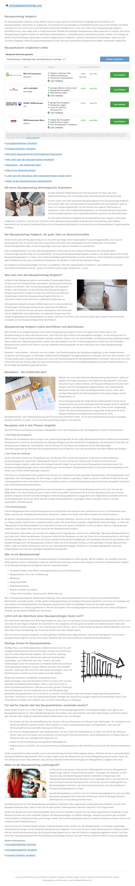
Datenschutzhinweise (33, 138)
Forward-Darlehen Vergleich (20, 148)
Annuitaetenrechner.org (25, 5)
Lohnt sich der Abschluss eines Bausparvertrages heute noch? (38, 175)
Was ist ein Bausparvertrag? (20, 170)
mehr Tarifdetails (56, 81)
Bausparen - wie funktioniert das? (23, 165)
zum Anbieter (119, 75)
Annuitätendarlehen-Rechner (20, 844)
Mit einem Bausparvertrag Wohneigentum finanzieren (33, 154)
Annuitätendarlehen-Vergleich (21, 143)
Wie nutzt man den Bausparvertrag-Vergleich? (30, 159)
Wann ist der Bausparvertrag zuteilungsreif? (28, 181)
